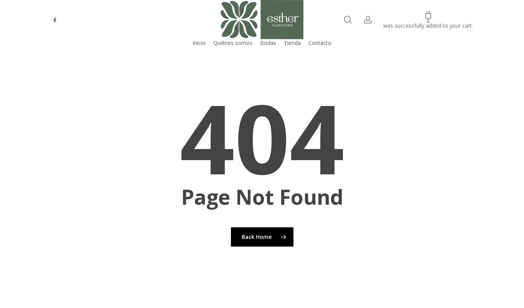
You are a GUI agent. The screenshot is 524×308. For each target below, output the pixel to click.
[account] (367, 20)
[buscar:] (348, 20)
